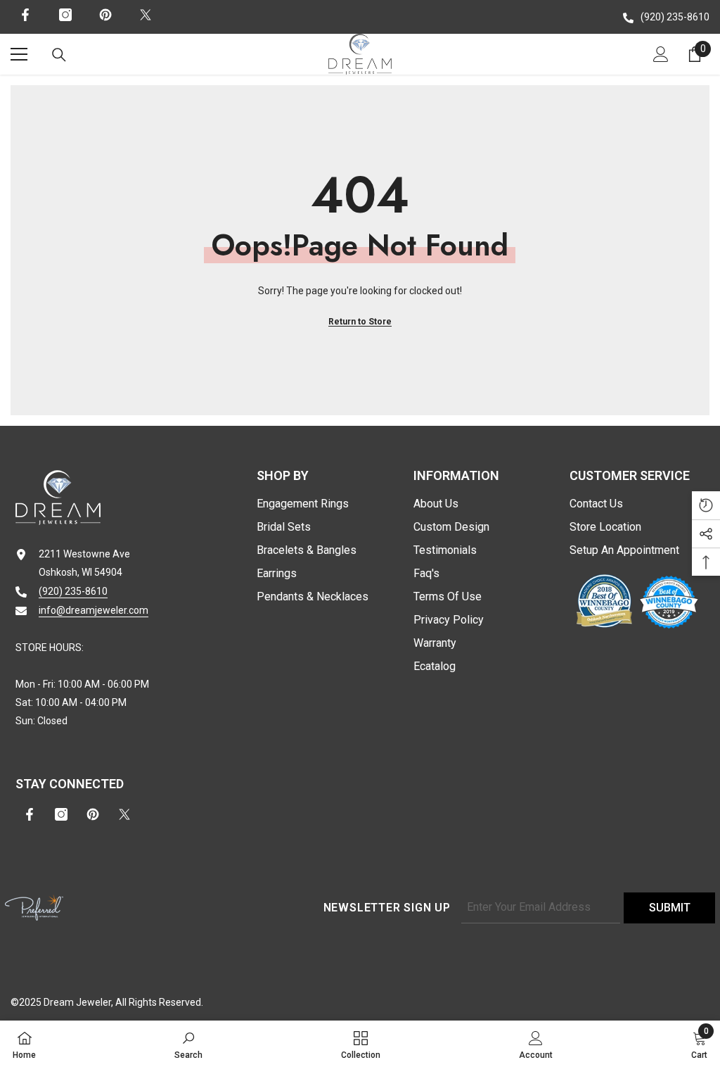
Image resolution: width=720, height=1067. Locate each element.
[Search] (59, 54)
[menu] (19, 54)
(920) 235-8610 (675, 17)
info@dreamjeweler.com (93, 610)
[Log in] (661, 54)
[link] (188, 1043)
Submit (669, 907)
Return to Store (360, 322)
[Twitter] (145, 15)
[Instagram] (65, 15)
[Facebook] (25, 15)
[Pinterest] (105, 15)
